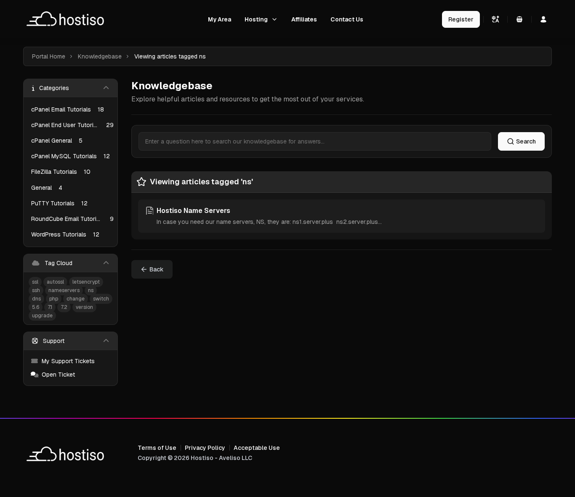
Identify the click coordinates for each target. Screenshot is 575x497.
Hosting (256, 19)
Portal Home (48, 56)
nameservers (64, 290)
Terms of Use (157, 448)
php (53, 298)
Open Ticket (58, 374)
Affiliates (304, 19)
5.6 (35, 307)
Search (526, 141)
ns (90, 290)
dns (36, 298)
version (84, 307)
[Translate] (495, 19)
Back (156, 269)
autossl (55, 282)
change (76, 298)
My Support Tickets (68, 361)
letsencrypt (86, 282)
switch (101, 298)
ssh (36, 290)
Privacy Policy (205, 448)
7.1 (50, 307)
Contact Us (346, 19)
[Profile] (543, 19)
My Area (219, 19)
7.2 (64, 307)
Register (461, 19)
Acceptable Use (257, 448)
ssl (35, 282)
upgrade (42, 315)
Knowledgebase (100, 56)
